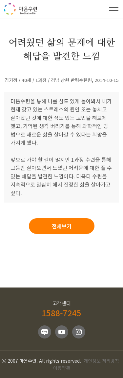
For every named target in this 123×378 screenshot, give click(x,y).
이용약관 (61, 368)
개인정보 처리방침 (101, 360)
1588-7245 (61, 313)
